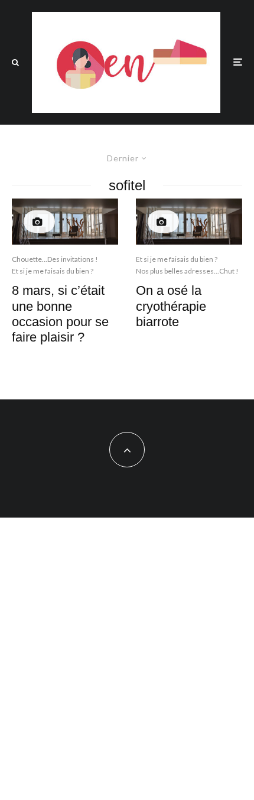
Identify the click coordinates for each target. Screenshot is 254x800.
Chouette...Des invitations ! (55, 259)
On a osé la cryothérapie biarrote (171, 306)
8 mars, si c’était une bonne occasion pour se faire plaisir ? (60, 313)
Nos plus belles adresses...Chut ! (187, 270)
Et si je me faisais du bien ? (52, 270)
